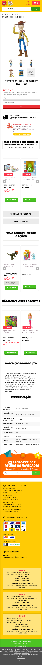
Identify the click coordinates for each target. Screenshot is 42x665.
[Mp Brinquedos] (11, 3)
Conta (28, 4)
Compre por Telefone (13, 504)
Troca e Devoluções (12, 509)
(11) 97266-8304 (23, 581)
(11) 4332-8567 (22, 624)
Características (21, 221)
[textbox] (13, 9)
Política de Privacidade (14, 490)
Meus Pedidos (10, 497)
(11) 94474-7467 (23, 579)
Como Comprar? (11, 500)
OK (36, 473)
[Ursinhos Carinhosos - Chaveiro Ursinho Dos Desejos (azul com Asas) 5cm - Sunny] (29, 255)
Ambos (35, 469)
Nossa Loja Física (11, 493)
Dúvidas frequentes (12, 507)
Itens (36, 3)
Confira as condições (22, 134)
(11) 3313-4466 (22, 577)
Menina (16, 469)
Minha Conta (9, 495)
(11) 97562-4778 (23, 626)
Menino (25, 469)
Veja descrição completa (30, 72)
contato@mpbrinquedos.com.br (15, 557)
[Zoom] (11, 63)
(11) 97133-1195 (23, 602)
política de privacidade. (21, 653)
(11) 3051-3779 (22, 600)
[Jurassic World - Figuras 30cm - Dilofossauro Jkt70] (11, 255)
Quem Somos (9, 488)
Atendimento (10, 502)
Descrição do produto (20, 214)
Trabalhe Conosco (12, 511)
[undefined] (21, 39)
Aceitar (21, 661)
